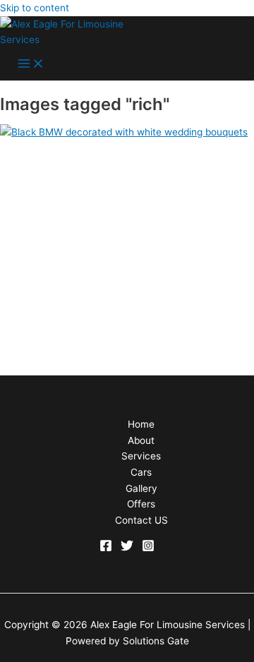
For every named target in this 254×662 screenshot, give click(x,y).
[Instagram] (148, 548)
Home (141, 424)
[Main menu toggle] (31, 64)
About (141, 440)
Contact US (141, 520)
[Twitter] (127, 548)
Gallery (141, 488)
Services (141, 456)
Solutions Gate (156, 640)
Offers (141, 504)
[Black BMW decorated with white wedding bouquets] (124, 132)
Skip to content (34, 7)
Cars (141, 472)
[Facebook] (105, 548)
